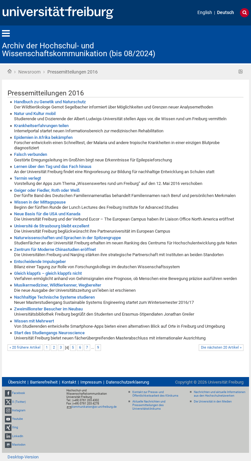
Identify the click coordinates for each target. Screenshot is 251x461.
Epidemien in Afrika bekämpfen (43, 137)
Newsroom (29, 71)
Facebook (18, 393)
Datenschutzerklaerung (127, 382)
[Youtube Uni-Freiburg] (8, 418)
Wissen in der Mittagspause (40, 202)
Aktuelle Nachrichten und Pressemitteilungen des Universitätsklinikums (148, 405)
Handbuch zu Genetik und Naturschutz (50, 101)
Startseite (9, 71)
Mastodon (18, 444)
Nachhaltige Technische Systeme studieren (54, 297)
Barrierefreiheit (44, 382)
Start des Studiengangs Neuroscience (49, 332)
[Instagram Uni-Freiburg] (8, 410)
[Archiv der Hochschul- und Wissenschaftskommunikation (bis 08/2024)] (217, 44)
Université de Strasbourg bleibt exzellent (51, 225)
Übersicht (17, 382)
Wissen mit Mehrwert (34, 321)
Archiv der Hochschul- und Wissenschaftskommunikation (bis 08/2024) (78, 49)
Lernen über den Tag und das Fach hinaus (53, 166)
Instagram (18, 410)
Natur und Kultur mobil (35, 113)
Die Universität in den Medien (213, 401)
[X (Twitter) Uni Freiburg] (8, 401)
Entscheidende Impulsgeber (40, 261)
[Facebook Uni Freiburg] (8, 393)
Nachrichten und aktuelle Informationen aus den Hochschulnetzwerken (219, 393)
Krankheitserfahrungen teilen (41, 125)
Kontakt (69, 382)
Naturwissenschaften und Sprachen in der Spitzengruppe (67, 237)
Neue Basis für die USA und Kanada (47, 213)
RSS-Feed (240, 72)
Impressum (91, 382)
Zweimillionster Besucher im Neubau (48, 308)
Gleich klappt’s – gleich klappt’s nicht (48, 273)
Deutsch (225, 12)
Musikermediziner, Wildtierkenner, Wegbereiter (57, 285)
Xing (15, 427)
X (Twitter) (19, 401)
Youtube (17, 418)
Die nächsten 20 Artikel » (221, 347)
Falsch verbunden (30, 154)
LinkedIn (17, 436)
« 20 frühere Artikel (25, 347)
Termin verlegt (27, 178)
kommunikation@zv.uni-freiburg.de (94, 406)
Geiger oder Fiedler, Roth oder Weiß (47, 190)
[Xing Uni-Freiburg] (8, 427)
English (204, 12)
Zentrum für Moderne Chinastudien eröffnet (55, 249)
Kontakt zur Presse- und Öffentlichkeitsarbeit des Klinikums (155, 393)
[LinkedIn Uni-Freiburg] (8, 436)
